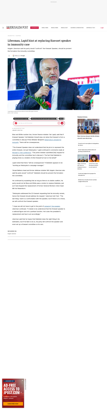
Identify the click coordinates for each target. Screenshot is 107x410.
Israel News (18, 35)
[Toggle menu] (3, 27)
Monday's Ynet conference (21, 152)
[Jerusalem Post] (16, 27)
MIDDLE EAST (64, 27)
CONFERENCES (34, 27)
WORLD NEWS (54, 27)
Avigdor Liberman (12, 233)
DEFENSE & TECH (90, 27)
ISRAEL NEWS (45, 27)
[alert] (13, 393)
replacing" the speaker (52, 206)
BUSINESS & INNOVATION (77, 27)
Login (102, 27)
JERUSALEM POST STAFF (19, 128)
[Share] (9, 55)
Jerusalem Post (11, 35)
